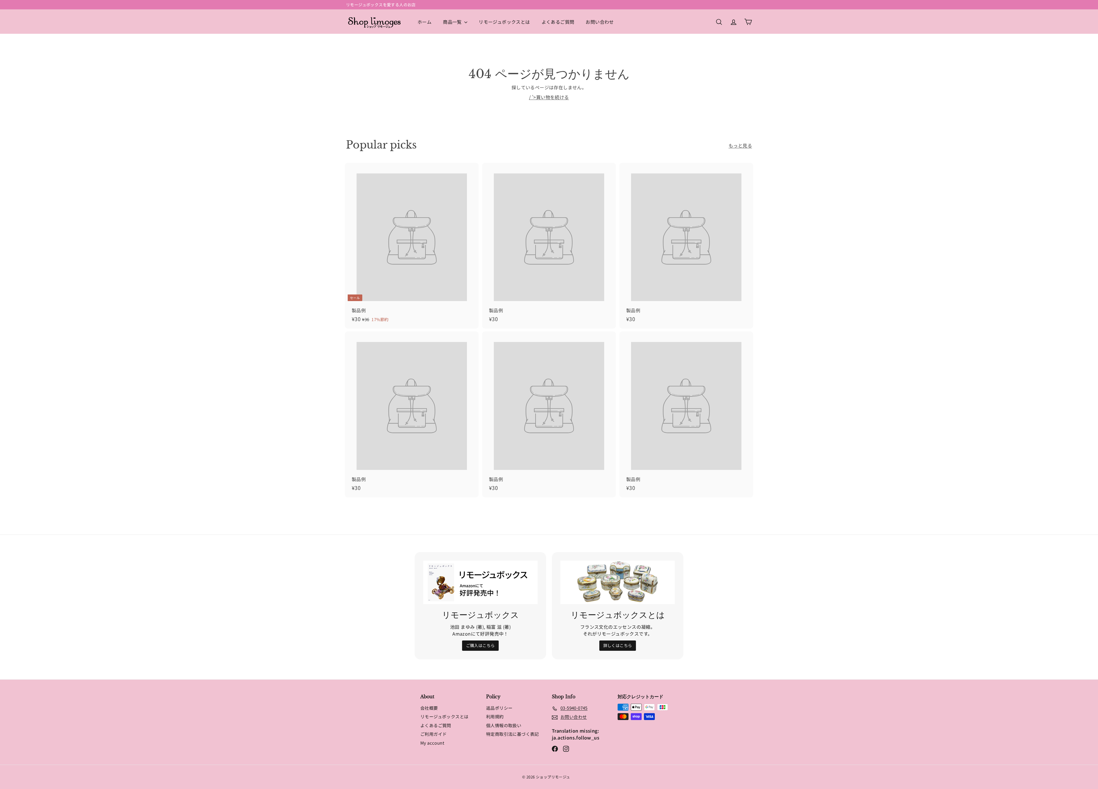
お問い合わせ (600, 21)
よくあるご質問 (558, 21)
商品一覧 (453, 21)
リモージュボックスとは (504, 21)
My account (432, 743)
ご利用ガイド (433, 734)
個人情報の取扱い (503, 725)
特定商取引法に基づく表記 (512, 734)
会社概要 (429, 708)
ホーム (424, 21)
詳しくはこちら (617, 645)
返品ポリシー (499, 708)
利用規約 (495, 716)
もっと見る (740, 145)
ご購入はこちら (480, 645)
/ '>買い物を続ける (549, 97)
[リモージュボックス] (480, 582)
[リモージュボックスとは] (617, 582)
